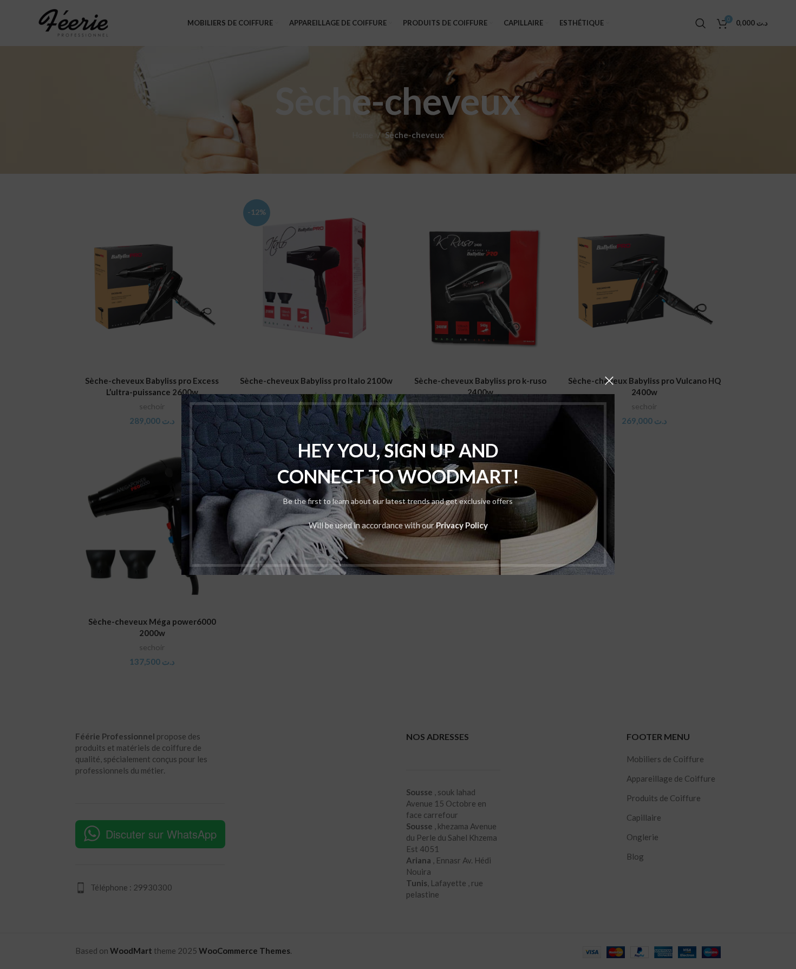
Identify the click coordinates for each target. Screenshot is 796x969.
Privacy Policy (462, 525)
